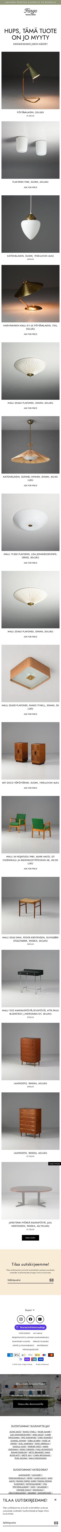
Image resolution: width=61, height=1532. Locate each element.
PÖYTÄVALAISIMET (21, 1487)
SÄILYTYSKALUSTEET (17, 1493)
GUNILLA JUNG (19, 1446)
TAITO (32, 1487)
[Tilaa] (55, 1523)
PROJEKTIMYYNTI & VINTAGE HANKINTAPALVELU (30, 1337)
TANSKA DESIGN (44, 1481)
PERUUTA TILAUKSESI (41, 1341)
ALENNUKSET (24, 1475)
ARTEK (30, 1478)
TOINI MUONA (21, 1458)
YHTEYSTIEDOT (24, 1333)
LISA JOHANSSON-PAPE (20, 1434)
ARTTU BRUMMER (36, 1452)
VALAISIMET (42, 1487)
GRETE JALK (26, 1455)
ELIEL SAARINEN (26, 1443)
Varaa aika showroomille (30, 1404)
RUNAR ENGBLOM (19, 1452)
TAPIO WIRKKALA (42, 1443)
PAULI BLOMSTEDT (44, 1449)
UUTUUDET (37, 1475)
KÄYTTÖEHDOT (42, 1345)
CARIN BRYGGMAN (42, 1455)
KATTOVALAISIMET (33, 1484)
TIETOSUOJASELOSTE (30, 1349)
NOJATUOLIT (38, 1490)
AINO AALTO (37, 1434)
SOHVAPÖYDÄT (44, 1493)
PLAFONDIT (19, 1484)
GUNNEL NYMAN (18, 1440)
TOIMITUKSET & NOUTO (21, 1341)
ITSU (45, 1484)
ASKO (33, 1481)
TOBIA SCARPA (34, 1440)
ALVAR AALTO (15, 1431)
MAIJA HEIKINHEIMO (37, 1458)
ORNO (27, 1481)
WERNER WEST (35, 1446)
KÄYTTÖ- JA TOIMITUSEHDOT (23, 1345)
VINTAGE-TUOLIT (23, 1490)
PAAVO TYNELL (29, 1431)
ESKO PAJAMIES (45, 1437)
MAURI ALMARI (44, 1431)
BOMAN (20, 1481)
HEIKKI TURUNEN (27, 1449)
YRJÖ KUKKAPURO (28, 1437)
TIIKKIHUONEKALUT (17, 1478)
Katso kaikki (30, 1237)
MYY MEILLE (37, 1333)
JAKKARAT (32, 1493)
